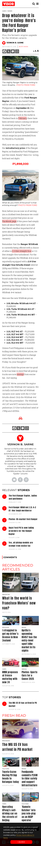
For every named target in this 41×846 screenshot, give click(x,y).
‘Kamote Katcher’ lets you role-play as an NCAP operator (29, 813)
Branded (6, 741)
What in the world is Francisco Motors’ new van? (19, 603)
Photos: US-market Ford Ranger (23, 519)
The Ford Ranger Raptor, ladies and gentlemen (23, 497)
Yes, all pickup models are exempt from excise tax (21, 544)
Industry (6, 594)
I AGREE (21, 842)
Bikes (24, 627)
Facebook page (9, 221)
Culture (5, 769)
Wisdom (5, 627)
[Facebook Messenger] (13, 51)
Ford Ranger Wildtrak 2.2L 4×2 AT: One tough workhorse (22, 509)
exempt (20, 374)
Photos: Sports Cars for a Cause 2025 (30, 675)
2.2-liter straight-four (21, 251)
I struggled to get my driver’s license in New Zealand (10, 635)
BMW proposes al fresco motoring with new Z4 (10, 677)
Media (24, 669)
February (22, 118)
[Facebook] (4, 51)
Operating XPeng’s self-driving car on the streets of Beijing (9, 813)
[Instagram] (17, 51)
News (10, 11)
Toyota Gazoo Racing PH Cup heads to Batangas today (10, 777)
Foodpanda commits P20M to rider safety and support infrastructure (30, 778)
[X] (8, 51)
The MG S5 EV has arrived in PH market (23, 704)
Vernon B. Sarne (15, 43)
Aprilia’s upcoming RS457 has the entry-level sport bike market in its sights (29, 640)
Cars (4, 11)
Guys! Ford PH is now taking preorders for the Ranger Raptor (21, 531)
